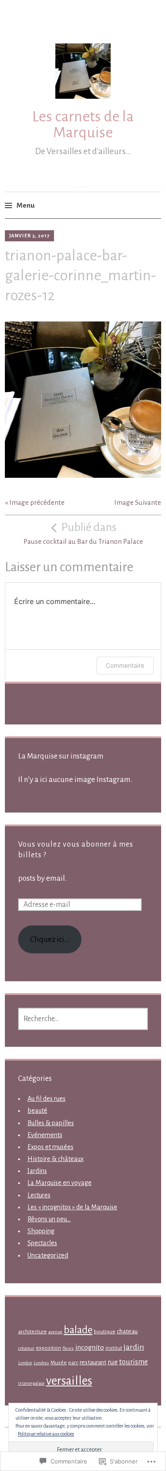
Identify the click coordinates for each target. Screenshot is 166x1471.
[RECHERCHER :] (83, 1019)
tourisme (133, 1362)
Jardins (37, 1170)
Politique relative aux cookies (46, 1433)
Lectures (38, 1195)
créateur (26, 1348)
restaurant (93, 1362)
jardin (134, 1347)
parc (73, 1363)
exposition (48, 1348)
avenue (55, 1331)
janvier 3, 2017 (29, 235)
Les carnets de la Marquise (83, 124)
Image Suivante (137, 502)
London (25, 1362)
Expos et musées (50, 1146)
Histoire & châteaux (55, 1158)
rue (113, 1362)
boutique (105, 1332)
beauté (37, 1110)
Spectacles (42, 1242)
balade (78, 1330)
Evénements (44, 1134)
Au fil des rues (46, 1098)
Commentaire (125, 665)
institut (113, 1348)
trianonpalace (31, 1383)
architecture (32, 1332)
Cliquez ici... (49, 939)
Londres (41, 1362)
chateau (127, 1331)
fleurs (68, 1348)
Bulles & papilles (50, 1122)
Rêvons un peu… (49, 1219)
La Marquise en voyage (59, 1182)
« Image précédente (35, 502)
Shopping (40, 1231)
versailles (69, 1380)
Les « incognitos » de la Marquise (72, 1207)
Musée (58, 1363)
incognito (89, 1347)
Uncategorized (47, 1255)
